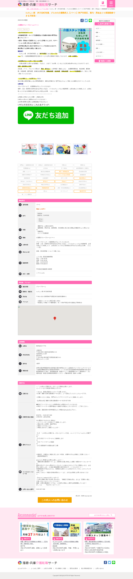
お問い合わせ (100, 568)
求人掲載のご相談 (60, 568)
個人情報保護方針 (86, 568)
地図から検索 (104, 61)
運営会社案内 (74, 568)
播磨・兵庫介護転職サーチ (34, 9)
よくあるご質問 (35, 568)
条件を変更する (104, 24)
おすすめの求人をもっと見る (101, 515)
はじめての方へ (22, 568)
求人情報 (45, 9)
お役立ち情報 (48, 568)
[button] (55, 318)
